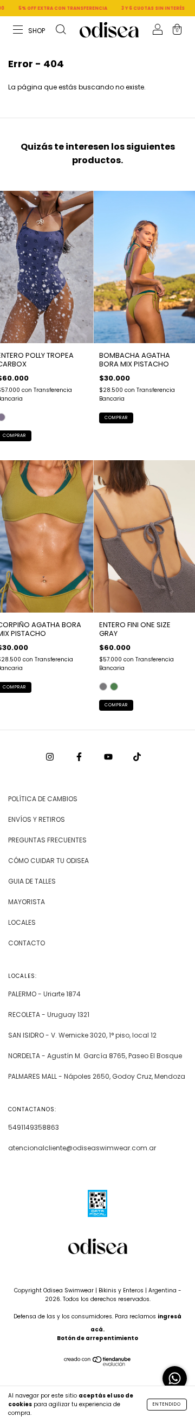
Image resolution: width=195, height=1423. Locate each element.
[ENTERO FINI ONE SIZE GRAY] (103, 686)
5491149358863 (33, 1127)
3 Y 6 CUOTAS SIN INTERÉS (139, 8)
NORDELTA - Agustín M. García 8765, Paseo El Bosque (95, 1055)
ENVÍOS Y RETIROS (36, 819)
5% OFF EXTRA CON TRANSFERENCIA (49, 8)
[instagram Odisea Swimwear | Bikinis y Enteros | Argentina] (50, 756)
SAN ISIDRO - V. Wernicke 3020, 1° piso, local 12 (82, 1035)
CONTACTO (26, 943)
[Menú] (29, 30)
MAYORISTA (26, 901)
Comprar (116, 418)
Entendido (167, 1404)
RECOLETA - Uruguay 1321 (48, 1014)
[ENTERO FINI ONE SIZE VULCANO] (114, 686)
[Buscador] (60, 30)
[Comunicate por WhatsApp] (174, 1378)
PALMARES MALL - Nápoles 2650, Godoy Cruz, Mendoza (96, 1076)
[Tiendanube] (98, 1364)
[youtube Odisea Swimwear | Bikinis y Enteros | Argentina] (109, 756)
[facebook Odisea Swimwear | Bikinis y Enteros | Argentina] (79, 756)
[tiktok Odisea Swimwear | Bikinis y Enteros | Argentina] (137, 756)
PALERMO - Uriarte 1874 (44, 994)
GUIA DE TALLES (32, 881)
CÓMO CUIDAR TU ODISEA (48, 860)
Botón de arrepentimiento (97, 1338)
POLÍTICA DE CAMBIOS (42, 798)
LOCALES (22, 922)
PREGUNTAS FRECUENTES (47, 840)
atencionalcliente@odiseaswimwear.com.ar (82, 1147)
